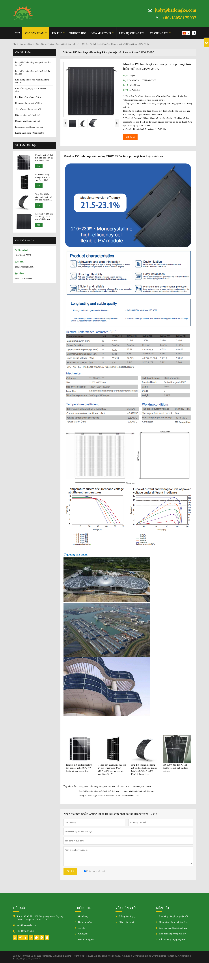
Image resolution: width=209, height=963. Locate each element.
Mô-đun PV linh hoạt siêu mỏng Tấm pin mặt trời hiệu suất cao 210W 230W (44, 217)
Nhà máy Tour (101, 33)
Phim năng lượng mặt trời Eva (28, 103)
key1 (126, 75)
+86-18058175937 (179, 17)
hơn (38, 166)
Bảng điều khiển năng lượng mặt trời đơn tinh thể (56, 44)
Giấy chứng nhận (127, 922)
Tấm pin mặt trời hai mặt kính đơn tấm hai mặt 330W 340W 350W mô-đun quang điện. (44, 158)
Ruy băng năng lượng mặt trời (28, 97)
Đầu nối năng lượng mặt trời (27, 121)
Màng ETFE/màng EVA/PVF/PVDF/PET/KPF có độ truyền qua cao (109, 795)
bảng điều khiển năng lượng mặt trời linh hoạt (99, 791)
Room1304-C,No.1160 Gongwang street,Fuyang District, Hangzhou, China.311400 (40, 918)
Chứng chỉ (83, 933)
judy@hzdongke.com (175, 10)
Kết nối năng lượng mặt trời (172, 939)
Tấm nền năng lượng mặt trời (28, 109)
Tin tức (57, 33)
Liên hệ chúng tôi (131, 33)
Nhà (17, 33)
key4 (126, 90)
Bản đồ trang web (86, 939)
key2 (126, 80)
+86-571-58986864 (23, 278)
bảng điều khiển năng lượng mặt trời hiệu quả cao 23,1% (104, 786)
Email (130, 137)
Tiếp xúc (19, 908)
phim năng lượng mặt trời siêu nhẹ (139, 791)
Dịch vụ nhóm (85, 922)
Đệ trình (70, 871)
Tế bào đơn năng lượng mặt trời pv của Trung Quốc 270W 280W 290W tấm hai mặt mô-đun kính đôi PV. (43, 178)
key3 (126, 85)
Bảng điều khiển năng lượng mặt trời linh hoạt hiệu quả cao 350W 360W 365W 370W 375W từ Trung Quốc (43, 197)
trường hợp (77, 33)
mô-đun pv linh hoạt (142, 786)
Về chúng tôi (159, 33)
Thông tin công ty (127, 916)
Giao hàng (83, 916)
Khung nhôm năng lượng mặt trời (29, 133)
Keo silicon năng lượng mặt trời (29, 127)
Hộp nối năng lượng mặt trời (27, 115)
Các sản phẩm (34, 33)
